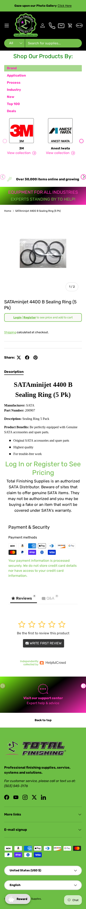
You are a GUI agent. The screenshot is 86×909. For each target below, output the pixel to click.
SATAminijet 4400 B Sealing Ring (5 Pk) (38, 210)
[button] (70, 25)
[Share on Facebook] (27, 357)
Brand (12, 68)
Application (16, 75)
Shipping (10, 332)
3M (21, 148)
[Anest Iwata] (60, 130)
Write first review (45, 643)
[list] (43, 256)
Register (29, 317)
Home (7, 210)
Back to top (43, 720)
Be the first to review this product (43, 633)
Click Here (65, 6)
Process (13, 83)
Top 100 (13, 104)
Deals (11, 111)
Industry (14, 90)
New (10, 97)
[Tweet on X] (19, 357)
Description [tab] (14, 372)
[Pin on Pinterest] (35, 357)
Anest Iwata (60, 148)
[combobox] (43, 43)
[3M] (21, 130)
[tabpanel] (43, 446)
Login (17, 317)
